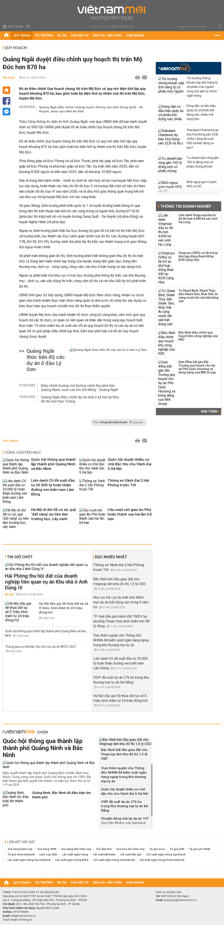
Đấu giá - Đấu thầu (107, 35)
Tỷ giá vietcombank (21, 854)
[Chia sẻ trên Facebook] (6, 101)
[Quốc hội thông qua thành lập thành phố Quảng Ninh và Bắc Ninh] (16, 466)
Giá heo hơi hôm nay (130, 849)
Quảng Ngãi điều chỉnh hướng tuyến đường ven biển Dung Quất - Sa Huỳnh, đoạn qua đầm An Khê (91, 109)
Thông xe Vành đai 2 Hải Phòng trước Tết (128, 482)
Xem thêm (209, 411)
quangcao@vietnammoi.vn (180, 900)
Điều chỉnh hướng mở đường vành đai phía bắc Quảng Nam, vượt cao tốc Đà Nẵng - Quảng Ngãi (79, 388)
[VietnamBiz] (174, 67)
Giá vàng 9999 (46, 849)
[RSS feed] (29, 26)
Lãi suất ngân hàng (75, 854)
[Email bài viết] (143, 78)
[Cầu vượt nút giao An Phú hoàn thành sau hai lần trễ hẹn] (92, 518)
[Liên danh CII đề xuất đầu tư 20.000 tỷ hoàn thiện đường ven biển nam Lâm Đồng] (16, 491)
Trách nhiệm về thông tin (17, 919)
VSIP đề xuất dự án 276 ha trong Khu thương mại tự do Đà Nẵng (124, 806)
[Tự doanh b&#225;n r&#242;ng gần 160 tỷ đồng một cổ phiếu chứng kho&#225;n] (171, 165)
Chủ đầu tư (80, 35)
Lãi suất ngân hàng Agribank (166, 854)
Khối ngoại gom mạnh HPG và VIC (202, 184)
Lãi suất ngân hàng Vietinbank (114, 860)
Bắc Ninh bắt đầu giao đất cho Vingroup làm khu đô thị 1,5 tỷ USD (124, 754)
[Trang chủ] (6, 35)
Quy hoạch (21, 35)
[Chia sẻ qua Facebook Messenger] (6, 111)
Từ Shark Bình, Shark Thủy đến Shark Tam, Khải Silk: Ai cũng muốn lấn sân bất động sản (198, 296)
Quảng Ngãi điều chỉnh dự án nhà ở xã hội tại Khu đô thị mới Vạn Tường (80, 399)
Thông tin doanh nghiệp (185, 206)
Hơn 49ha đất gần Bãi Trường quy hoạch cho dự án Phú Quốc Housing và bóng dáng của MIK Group (197, 367)
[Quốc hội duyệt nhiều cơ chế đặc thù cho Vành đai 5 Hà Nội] (92, 466)
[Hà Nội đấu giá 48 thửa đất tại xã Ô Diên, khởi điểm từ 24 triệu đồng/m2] (18, 611)
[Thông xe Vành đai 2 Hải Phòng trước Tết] (92, 491)
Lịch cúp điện (48, 854)
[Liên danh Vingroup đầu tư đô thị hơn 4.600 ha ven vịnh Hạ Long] (167, 230)
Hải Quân (9, 77)
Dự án (61, 35)
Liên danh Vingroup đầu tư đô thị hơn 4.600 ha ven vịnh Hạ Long (197, 218)
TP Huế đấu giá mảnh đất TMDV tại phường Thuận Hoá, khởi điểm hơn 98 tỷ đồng (121, 621)
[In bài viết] (136, 78)
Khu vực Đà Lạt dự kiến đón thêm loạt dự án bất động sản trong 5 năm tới (121, 602)
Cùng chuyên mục (22, 452)
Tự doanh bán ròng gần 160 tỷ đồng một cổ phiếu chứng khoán (203, 162)
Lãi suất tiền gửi (131, 854)
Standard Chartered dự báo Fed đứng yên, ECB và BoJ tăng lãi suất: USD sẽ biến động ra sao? (203, 138)
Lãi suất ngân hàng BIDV (72, 860)
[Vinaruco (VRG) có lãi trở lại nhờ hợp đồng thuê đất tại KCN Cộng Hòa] (167, 267)
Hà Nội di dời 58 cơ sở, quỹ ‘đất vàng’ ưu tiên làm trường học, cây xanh (53, 514)
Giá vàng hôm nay (20, 849)
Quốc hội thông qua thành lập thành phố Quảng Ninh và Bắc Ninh (53, 464)
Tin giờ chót (20, 557)
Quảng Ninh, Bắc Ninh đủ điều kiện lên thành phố (61, 795)
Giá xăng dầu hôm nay (76, 849)
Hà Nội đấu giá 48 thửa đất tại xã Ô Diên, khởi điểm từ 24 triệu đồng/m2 (63, 608)
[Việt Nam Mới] (112, 12)
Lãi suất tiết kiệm (104, 854)
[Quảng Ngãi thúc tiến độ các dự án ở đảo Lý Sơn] (108, 360)
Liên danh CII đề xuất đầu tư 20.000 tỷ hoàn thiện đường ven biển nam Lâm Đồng (53, 487)
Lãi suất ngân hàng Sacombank (29, 860)
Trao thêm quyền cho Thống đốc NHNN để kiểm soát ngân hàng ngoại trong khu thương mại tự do (121, 640)
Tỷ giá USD (177, 849)
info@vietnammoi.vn (23, 915)
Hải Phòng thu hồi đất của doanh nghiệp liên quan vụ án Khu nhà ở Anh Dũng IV (46, 582)
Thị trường (44, 35)
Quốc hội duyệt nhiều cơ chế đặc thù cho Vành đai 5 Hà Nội (129, 464)
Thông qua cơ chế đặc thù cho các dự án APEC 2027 (40, 646)
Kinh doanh (135, 35)
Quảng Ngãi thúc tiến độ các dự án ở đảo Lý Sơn (45, 360)
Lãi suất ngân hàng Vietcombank (162, 860)
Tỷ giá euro (157, 849)
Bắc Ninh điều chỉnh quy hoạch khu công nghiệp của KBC (198, 336)
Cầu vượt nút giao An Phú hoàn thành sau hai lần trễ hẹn (130, 514)
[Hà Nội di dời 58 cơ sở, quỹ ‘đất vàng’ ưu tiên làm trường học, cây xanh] (16, 518)
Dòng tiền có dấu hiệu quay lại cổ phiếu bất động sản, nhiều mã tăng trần (201, 112)
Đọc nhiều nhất (111, 557)
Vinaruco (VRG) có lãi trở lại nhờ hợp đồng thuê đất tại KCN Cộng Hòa (198, 256)
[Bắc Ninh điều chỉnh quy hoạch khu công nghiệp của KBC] (167, 343)
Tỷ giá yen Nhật (199, 849)
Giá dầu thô (104, 849)
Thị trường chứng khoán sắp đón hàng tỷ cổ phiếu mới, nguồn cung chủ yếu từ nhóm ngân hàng (202, 86)
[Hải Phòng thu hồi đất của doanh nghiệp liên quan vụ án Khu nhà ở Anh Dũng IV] (47, 567)
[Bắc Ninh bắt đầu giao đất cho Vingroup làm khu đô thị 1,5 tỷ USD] (125, 742)
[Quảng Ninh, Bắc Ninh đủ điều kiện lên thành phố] (16, 799)
